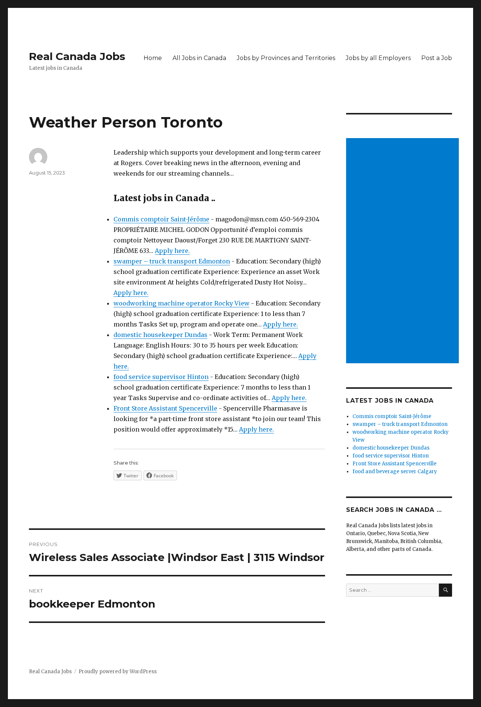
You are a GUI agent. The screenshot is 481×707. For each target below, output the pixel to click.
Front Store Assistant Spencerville (165, 408)
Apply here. (172, 250)
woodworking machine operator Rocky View (181, 303)
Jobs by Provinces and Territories (286, 58)
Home (153, 58)
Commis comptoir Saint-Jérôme (161, 219)
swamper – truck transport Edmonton (171, 261)
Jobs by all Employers (378, 58)
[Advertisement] (404, 251)
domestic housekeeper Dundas (160, 334)
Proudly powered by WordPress (118, 671)
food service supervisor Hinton (161, 377)
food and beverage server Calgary (394, 471)
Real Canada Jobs (77, 56)
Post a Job (436, 58)
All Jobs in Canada (199, 58)
